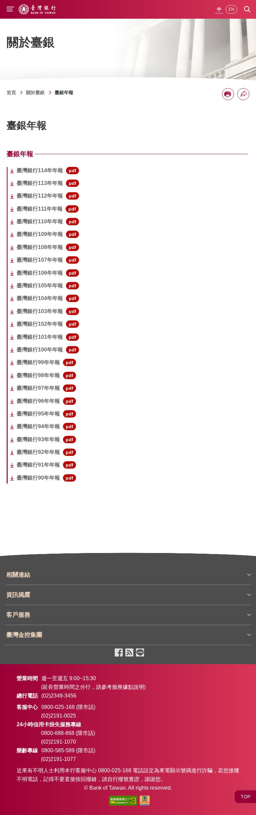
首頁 (11, 92)
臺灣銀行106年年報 (46, 273)
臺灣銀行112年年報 (46, 196)
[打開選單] (10, 10)
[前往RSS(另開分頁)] (129, 652)
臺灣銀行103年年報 (46, 311)
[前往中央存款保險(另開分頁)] (145, 802)
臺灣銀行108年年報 (46, 247)
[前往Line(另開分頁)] (140, 652)
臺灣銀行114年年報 (46, 170)
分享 (243, 94)
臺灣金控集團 (24, 634)
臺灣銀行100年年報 (46, 349)
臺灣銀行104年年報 (46, 298)
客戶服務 (18, 614)
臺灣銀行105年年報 (46, 285)
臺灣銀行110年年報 (46, 221)
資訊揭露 (18, 594)
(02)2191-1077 (58, 759)
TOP (245, 796)
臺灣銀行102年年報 (46, 324)
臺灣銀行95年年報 (45, 414)
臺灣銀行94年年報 (45, 426)
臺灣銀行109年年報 (46, 234)
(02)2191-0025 (58, 716)
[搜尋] (247, 9)
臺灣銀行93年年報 (45, 439)
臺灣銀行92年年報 (45, 452)
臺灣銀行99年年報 (45, 362)
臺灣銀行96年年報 (45, 401)
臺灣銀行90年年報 (45, 478)
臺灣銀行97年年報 (45, 388)
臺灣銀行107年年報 (46, 260)
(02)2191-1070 (58, 742)
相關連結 (18, 574)
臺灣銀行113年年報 (46, 183)
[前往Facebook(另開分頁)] (119, 652)
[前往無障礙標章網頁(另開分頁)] (123, 802)
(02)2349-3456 (58, 696)
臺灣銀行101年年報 (46, 337)
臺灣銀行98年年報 (45, 375)
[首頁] (37, 9)
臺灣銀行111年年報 (46, 209)
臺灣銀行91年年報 (45, 465)
